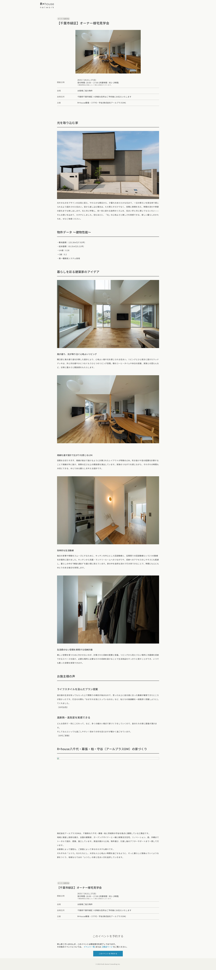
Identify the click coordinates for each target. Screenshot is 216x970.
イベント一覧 (89, 946)
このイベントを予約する (108, 953)
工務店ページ (107, 946)
